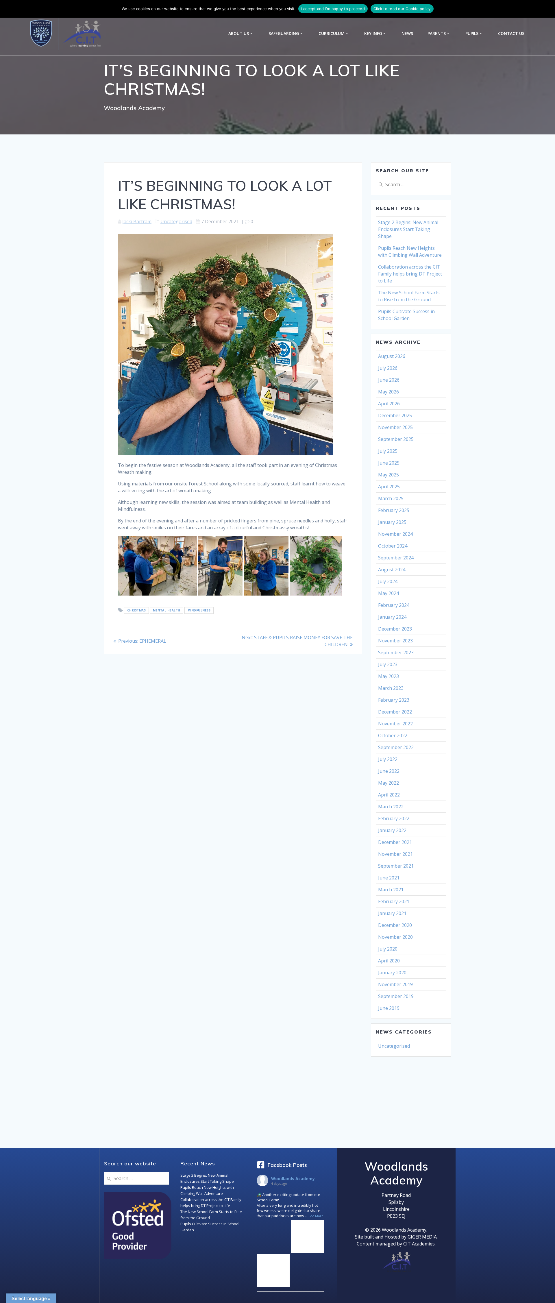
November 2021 (395, 854)
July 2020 (387, 949)
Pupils (471, 33)
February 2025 (393, 510)
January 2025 (392, 522)
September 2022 (396, 747)
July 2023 (387, 664)
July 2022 (387, 759)
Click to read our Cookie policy (402, 8)
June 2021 (388, 878)
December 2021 (395, 842)
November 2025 (395, 427)
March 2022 (391, 806)
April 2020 (389, 961)
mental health (166, 611)
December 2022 (395, 712)
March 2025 (391, 498)
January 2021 (392, 913)
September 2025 (396, 439)
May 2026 (388, 392)
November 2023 (395, 640)
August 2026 (391, 356)
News (407, 33)
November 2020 (395, 937)
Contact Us (511, 33)
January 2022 (392, 830)
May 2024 (388, 593)
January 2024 (392, 617)
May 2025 (388, 475)
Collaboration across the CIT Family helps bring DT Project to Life (410, 274)
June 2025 (388, 463)
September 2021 (396, 866)
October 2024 (392, 546)
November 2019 (395, 984)
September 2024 (396, 558)
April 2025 (389, 486)
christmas (136, 611)
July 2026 (387, 368)
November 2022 (395, 723)
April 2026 (389, 403)
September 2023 (396, 652)
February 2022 (393, 818)
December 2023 (395, 629)
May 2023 (388, 676)
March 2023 (391, 688)
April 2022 (389, 795)
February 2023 (393, 700)
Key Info (373, 33)
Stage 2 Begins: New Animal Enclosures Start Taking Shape (408, 229)
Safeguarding (284, 33)
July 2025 (387, 451)
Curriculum (332, 33)
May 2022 (388, 783)
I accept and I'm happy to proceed (333, 8)
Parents (437, 33)
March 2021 (391, 889)
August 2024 (391, 569)
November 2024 (395, 534)
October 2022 (392, 735)
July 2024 (387, 581)
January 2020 (392, 972)
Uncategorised (176, 221)
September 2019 (396, 996)
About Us (238, 33)
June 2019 (388, 1008)
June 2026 (388, 380)
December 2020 (395, 925)
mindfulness (199, 611)
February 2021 (393, 901)
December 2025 (395, 415)
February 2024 (393, 605)
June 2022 (388, 771)
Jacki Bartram (136, 221)
